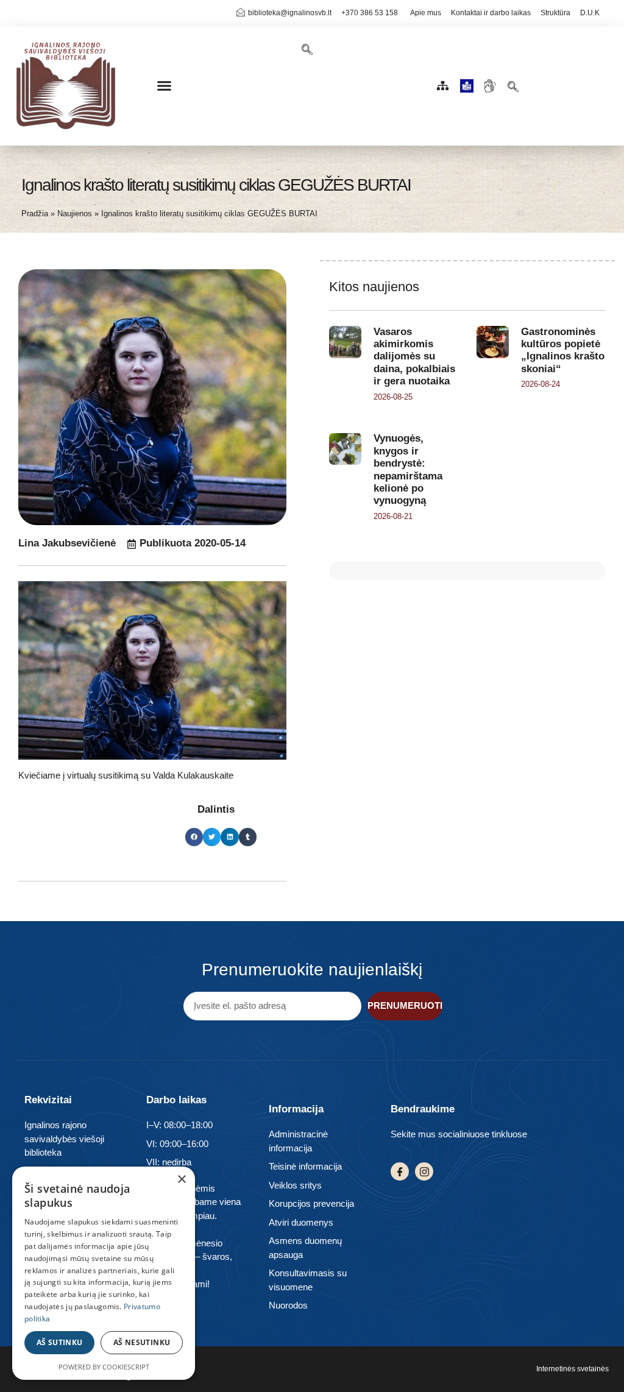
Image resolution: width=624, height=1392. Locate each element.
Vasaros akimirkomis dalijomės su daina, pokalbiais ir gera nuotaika (414, 356)
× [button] (181, 1179)
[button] (164, 85)
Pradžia (34, 213)
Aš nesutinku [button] (142, 1342)
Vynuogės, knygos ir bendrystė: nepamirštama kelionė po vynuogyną (408, 469)
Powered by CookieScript (103, 1366)
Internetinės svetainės (572, 1369)
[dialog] (103, 1273)
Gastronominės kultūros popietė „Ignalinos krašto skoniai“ (562, 350)
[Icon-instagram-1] (424, 1171)
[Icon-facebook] (400, 1171)
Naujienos (74, 213)
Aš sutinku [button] (60, 1342)
